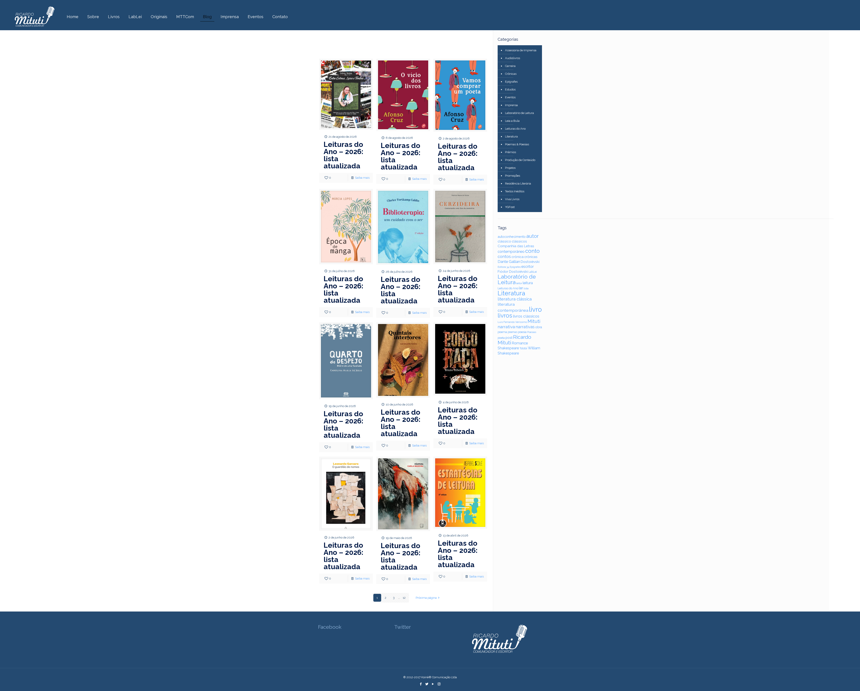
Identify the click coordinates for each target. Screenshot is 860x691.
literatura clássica (515, 299)
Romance (520, 343)
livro (535, 309)
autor (532, 236)
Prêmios (510, 152)
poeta (501, 337)
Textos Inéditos (514, 191)
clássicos (519, 241)
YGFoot (510, 207)
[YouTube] (433, 684)
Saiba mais (362, 177)
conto (532, 251)
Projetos (510, 168)
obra (538, 327)
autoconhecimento (512, 236)
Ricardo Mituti (514, 340)
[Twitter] (427, 684)
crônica (518, 257)
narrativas (525, 326)
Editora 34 (503, 267)
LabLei (533, 271)
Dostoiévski (530, 262)
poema (502, 332)
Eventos (510, 97)
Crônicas (510, 73)
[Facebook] (421, 684)
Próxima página (426, 597)
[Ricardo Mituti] (34, 17)
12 (404, 597)
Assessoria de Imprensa (520, 50)
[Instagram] (439, 684)
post (508, 337)
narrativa (506, 326)
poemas (512, 332)
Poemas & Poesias (517, 144)
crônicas (530, 257)
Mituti (534, 321)
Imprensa (511, 105)
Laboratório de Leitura (519, 113)
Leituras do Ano (515, 128)
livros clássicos (526, 316)
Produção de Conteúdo (520, 160)
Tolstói (523, 348)
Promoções (512, 175)
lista (526, 288)
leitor (519, 283)
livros (505, 315)
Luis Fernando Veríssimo (512, 322)
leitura (528, 283)
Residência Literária (518, 183)
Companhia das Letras (516, 246)
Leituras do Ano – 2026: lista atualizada (343, 155)
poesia (522, 332)
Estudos (510, 89)
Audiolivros (512, 58)
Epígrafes (511, 81)
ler (521, 288)
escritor (527, 266)
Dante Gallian (509, 261)
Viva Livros (512, 199)
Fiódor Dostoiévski (513, 272)
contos (504, 256)
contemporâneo (511, 251)
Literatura (511, 136)
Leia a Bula (512, 120)
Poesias (531, 332)
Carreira (510, 66)
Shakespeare (508, 348)
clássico (504, 241)
